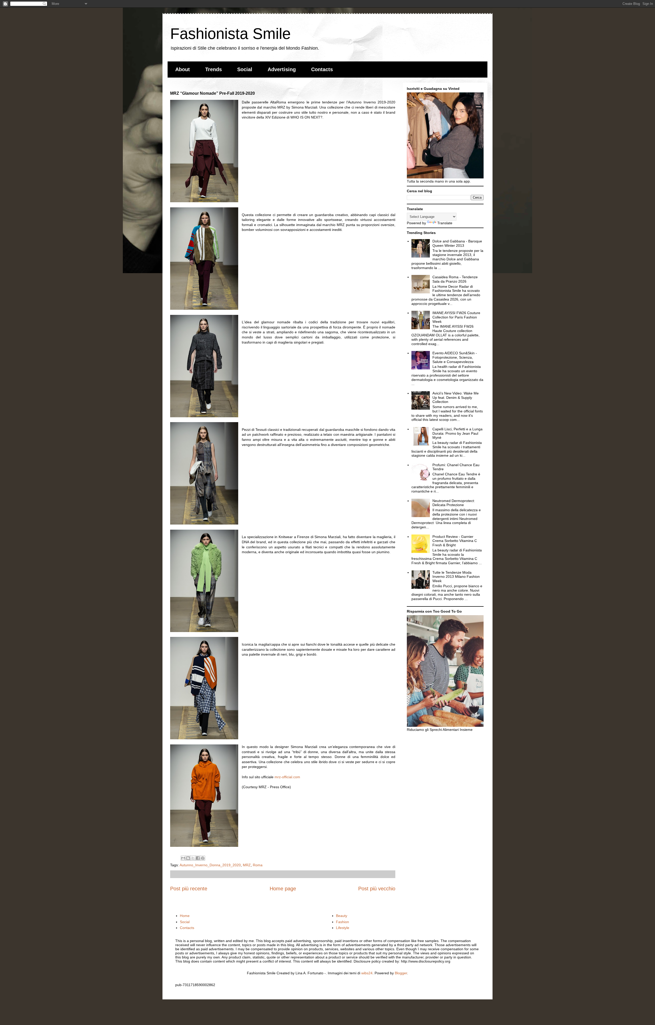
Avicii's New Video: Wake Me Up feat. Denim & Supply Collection (455, 397)
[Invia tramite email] (183, 858)
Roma (258, 865)
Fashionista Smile (230, 33)
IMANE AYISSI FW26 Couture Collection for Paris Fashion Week (456, 317)
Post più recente (188, 888)
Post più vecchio (376, 888)
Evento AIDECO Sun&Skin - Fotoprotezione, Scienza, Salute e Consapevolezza (454, 357)
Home (185, 916)
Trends (213, 69)
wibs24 (367, 973)
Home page (283, 888)
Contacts (322, 69)
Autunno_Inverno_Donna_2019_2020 (210, 865)
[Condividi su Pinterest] (202, 858)
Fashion (342, 922)
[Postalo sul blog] (188, 858)
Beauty (341, 916)
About (182, 69)
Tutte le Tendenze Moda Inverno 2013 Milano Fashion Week (456, 576)
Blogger (401, 973)
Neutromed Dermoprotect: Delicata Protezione (453, 503)
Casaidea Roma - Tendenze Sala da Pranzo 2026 (455, 279)
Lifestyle (342, 928)
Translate (444, 223)
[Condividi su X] (192, 858)
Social (244, 69)
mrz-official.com (287, 777)
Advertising (282, 69)
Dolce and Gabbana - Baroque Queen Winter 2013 (457, 243)
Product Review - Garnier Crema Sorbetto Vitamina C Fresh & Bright (454, 541)
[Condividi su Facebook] (197, 858)
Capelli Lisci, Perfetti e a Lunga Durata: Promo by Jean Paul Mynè (457, 433)
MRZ (247, 865)
